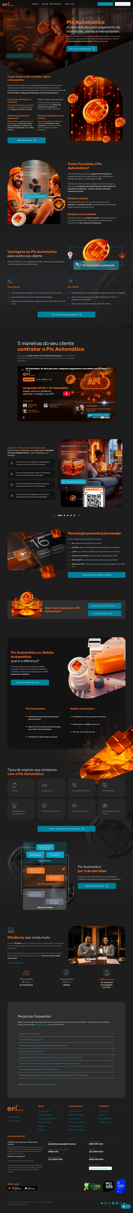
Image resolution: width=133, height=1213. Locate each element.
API (69, 220)
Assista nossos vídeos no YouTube (102, 606)
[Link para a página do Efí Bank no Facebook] (117, 1203)
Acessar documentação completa (96, 575)
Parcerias (45, 4)
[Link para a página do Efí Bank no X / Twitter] (120, 1203)
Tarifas (67, 4)
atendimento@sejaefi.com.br (62, 1144)
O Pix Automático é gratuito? (31, 1051)
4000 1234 (53, 1151)
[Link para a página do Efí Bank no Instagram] (105, 1203)
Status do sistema (105, 1119)
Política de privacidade (76, 1115)
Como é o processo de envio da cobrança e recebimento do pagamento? (49, 1063)
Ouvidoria (41, 1126)
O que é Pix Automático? (29, 1033)
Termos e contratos (75, 1111)
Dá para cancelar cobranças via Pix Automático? (39, 1069)
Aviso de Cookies (74, 1119)
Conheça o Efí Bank (14, 963)
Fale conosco (103, 1111)
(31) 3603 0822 (96, 1151)
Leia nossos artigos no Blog (102, 613)
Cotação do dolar (105, 1122)
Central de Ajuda (41, 1024)
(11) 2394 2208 (55, 1159)
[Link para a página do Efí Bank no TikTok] (109, 1203)
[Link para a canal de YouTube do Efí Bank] (102, 1203)
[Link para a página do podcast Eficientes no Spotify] (113, 1203)
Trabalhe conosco (13, 1121)
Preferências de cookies (77, 1130)
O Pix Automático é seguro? (31, 1039)
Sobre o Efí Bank (13, 1117)
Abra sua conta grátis (105, 4)
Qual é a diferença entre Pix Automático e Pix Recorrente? (43, 1045)
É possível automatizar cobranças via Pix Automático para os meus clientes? (50, 1057)
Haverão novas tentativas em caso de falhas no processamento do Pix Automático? (53, 1075)
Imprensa (102, 1115)
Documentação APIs (45, 1115)
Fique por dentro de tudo (28, 682)
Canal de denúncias (44, 1122)
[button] (126, 1206)
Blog (72, 4)
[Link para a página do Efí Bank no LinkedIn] (124, 1203)
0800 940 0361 (96, 1159)
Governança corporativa (77, 1122)
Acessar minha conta (123, 4)
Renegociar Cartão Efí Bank (47, 1119)
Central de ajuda (43, 1111)
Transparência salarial (76, 1126)
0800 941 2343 (96, 1144)
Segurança (41, 1130)
